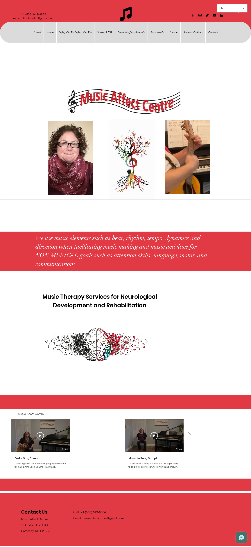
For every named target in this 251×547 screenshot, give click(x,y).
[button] (29, 413)
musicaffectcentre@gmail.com (33, 18)
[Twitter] (207, 15)
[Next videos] (189, 435)
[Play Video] (40, 435)
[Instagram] (200, 15)
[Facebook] (193, 15)
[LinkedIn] (221, 15)
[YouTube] (214, 15)
